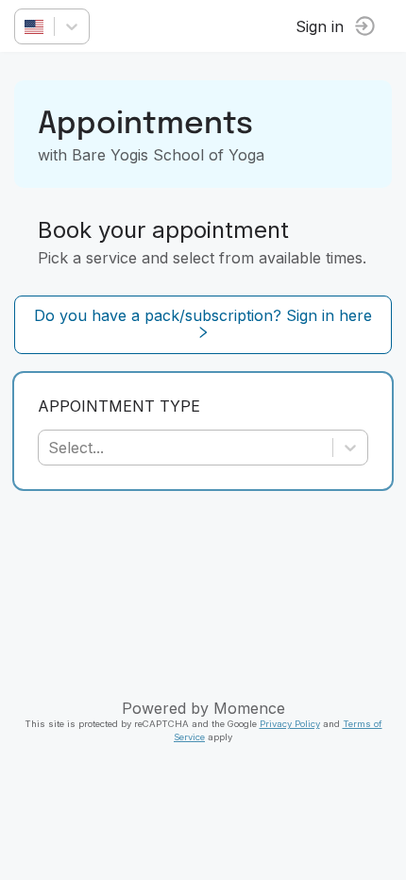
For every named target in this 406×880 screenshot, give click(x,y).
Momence (249, 708)
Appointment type (119, 406)
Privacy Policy (290, 724)
